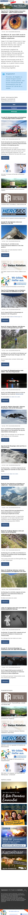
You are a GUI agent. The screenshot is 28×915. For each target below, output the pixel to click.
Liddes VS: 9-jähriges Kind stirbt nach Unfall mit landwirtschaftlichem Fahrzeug (13, 608)
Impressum (4, 890)
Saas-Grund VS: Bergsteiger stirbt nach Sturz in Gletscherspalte (13, 446)
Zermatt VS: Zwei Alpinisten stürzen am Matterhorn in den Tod (11, 222)
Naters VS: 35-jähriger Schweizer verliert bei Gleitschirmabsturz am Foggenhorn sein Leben (13, 570)
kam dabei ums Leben (14, 396)
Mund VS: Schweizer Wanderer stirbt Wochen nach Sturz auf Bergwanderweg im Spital (13, 327)
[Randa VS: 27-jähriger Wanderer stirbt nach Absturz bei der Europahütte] (14, 541)
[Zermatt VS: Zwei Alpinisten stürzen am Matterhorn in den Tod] (14, 232)
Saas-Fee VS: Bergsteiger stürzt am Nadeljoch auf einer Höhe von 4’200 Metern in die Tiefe (13, 291)
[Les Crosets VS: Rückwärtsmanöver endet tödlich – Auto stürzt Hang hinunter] (14, 381)
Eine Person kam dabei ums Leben (9, 473)
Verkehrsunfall (19, 394)
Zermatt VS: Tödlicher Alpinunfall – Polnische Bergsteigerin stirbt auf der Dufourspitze (13, 407)
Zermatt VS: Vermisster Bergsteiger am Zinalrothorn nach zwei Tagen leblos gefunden (13, 648)
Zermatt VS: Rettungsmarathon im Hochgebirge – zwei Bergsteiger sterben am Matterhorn (13, 118)
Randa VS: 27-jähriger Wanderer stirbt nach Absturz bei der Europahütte (12, 531)
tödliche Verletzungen (15, 316)
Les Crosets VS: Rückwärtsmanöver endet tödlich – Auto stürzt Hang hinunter (12, 371)
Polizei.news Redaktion (14, 31)
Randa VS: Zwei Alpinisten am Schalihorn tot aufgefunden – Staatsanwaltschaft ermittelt (13, 484)
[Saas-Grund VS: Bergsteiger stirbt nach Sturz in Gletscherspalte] (14, 456)
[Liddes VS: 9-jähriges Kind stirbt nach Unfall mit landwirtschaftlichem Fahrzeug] (14, 619)
